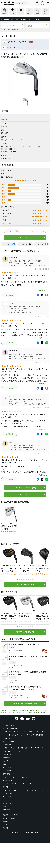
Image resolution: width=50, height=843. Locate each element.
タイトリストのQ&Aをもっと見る (25, 703)
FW (15, 732)
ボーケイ (4, 126)
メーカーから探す (8, 741)
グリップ (15, 735)
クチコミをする (25, 238)
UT (18, 732)
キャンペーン (7, 803)
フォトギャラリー (17, 790)
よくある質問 (7, 797)
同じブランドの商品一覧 (25, 632)
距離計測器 (39, 735)
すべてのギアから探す (10, 725)
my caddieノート (8, 761)
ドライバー (8, 732)
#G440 (37, 19)
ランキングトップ (10, 748)
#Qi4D (31, 19)
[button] (46, 579)
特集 (4, 806)
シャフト (7, 735)
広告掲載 (5, 828)
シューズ (22, 735)
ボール (44, 732)
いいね (8, 295)
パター (38, 732)
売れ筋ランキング (23, 748)
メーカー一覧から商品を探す (10, 30)
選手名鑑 (7, 790)
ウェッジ (31, 732)
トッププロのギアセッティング (35, 790)
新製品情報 (6, 758)
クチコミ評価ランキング (38, 748)
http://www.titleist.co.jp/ (11, 140)
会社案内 (5, 825)
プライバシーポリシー (10, 818)
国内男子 (22, 784)
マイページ (6, 800)
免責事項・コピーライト (10, 815)
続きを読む (43, 290)
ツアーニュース (9, 777)
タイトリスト (6, 119)
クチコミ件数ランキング (12, 751)
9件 (22, 57)
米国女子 (15, 784)
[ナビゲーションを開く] (47, 3)
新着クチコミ (7, 754)
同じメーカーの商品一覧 (25, 584)
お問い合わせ (7, 810)
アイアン (24, 732)
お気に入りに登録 (37, 231)
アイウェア (30, 735)
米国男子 (7, 784)
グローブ (7, 738)
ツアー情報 (6, 774)
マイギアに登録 (12, 231)
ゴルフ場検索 (7, 771)
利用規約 (5, 821)
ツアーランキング (21, 777)
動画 (4, 764)
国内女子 (30, 784)
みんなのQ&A (7, 767)
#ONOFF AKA (23, 19)
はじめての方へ (8, 793)
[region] (25, 12)
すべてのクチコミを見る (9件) (25, 487)
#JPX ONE (14, 19)
